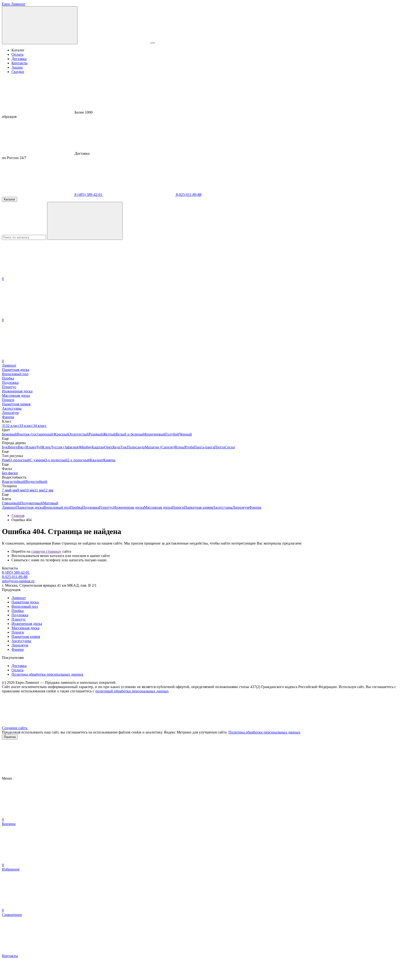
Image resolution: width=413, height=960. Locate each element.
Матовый (50, 503)
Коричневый (155, 434)
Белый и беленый (130, 434)
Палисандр (136, 447)
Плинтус (106, 507)
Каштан (98, 447)
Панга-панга (204, 447)
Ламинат (9, 507)
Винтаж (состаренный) (35, 434)
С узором (37, 460)
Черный (185, 434)
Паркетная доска (29, 507)
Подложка (90, 507)
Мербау (85, 447)
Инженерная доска (128, 507)
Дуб (39, 447)
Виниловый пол (56, 507)
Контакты (19, 63)
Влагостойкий (13, 482)
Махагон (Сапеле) (159, 447)
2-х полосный (78, 460)
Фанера (255, 507)
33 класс (26, 426)
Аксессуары (222, 507)
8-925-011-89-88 (188, 195)
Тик (123, 447)
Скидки (17, 72)
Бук (5, 447)
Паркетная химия (198, 507)
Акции (17, 67)
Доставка (19, 59)
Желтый (109, 434)
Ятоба (189, 447)
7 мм (6, 490)
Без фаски (10, 473)
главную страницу (46, 551)
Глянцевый (11, 503)
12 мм (48, 490)
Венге (13, 447)
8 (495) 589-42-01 (88, 195)
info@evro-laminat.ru (18, 581)
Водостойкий (36, 482)
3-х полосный (56, 460)
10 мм (29, 490)
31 (4, 426)
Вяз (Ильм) (27, 447)
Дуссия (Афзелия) (64, 447)
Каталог (9, 199)
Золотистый (79, 434)
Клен (46, 447)
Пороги (178, 507)
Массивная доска (158, 507)
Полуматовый (31, 503)
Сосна (230, 447)
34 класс (40, 426)
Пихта (219, 447)
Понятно (10, 737)
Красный (61, 434)
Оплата (17, 54)
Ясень (179, 447)
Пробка (76, 507)
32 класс (12, 426)
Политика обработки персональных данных (47, 674)
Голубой (172, 434)
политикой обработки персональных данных (132, 691)
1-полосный (20, 460)
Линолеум (240, 507)
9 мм (21, 490)
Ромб (6, 460)
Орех (108, 447)
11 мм (39, 490)
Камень (109, 460)
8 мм (13, 490)
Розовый (96, 434)
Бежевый (9, 434)
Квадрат (96, 460)
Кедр (116, 447)
